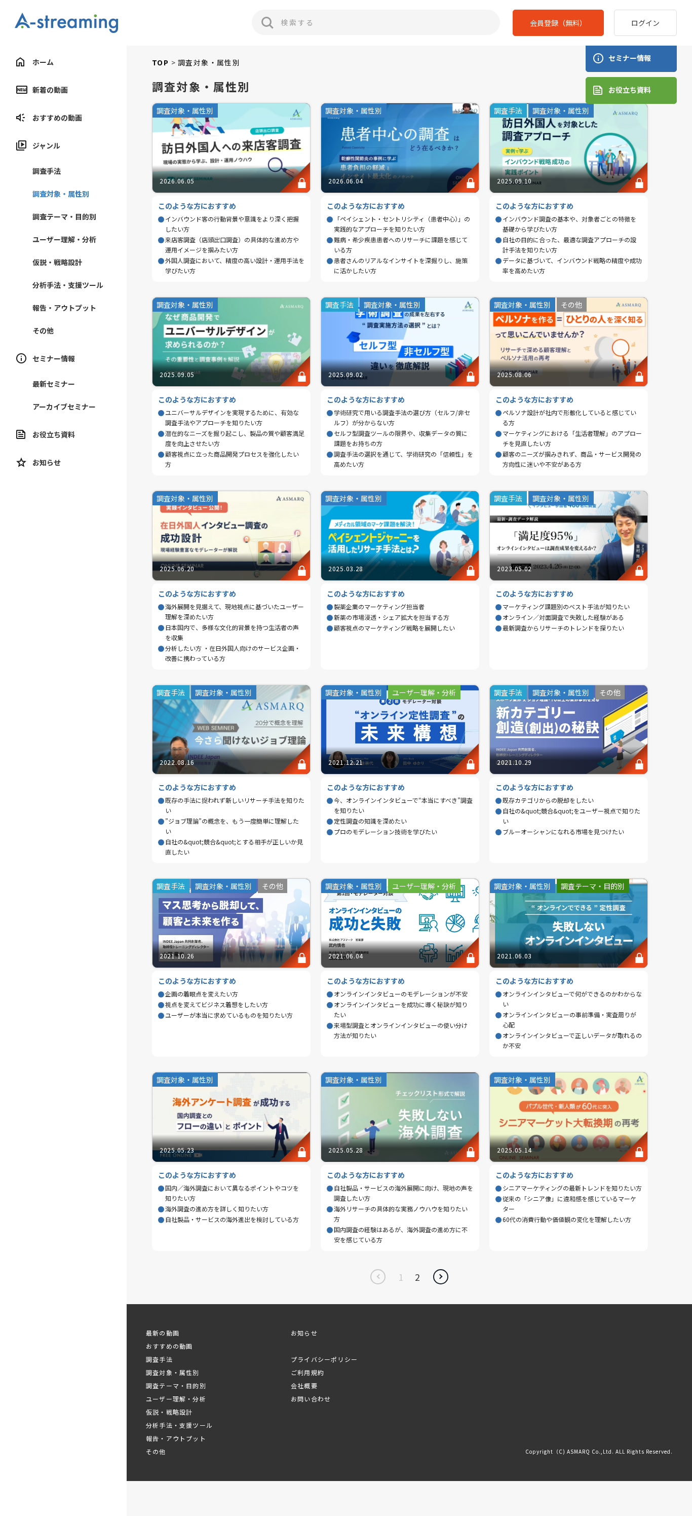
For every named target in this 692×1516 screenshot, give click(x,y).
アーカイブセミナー (64, 406)
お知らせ (46, 462)
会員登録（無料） (558, 23)
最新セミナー (53, 384)
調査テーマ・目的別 (64, 216)
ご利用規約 (307, 1372)
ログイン (645, 23)
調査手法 (46, 170)
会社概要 (304, 1385)
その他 (43, 330)
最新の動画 (162, 1332)
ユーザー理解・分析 (64, 239)
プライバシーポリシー (324, 1359)
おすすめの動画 (57, 118)
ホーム (43, 62)
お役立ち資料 (53, 434)
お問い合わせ (311, 1398)
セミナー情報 (629, 58)
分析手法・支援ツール (67, 284)
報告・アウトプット (64, 307)
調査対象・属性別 (60, 193)
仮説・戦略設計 (57, 262)
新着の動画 (50, 90)
